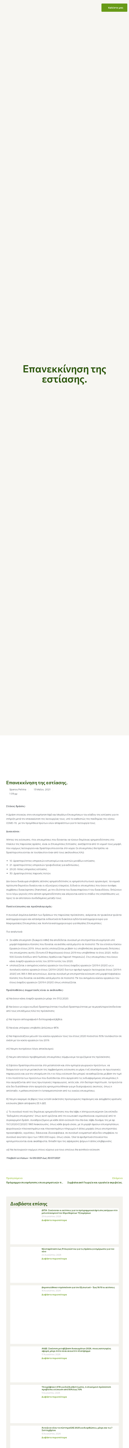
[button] (16, 7)
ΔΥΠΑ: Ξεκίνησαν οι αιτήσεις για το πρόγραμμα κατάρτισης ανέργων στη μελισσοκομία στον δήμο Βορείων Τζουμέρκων (80, 1211)
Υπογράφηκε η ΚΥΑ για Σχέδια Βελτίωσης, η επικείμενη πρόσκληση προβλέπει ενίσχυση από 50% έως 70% (76, 1388)
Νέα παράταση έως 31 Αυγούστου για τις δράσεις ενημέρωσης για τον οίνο (78, 1250)
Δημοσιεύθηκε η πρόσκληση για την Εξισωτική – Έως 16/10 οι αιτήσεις (78, 1287)
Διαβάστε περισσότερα (54, 1220)
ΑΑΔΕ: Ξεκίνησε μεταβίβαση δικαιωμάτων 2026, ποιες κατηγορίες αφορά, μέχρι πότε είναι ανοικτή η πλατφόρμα (76, 1350)
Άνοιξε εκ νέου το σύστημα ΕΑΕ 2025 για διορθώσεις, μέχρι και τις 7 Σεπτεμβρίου (77, 1429)
